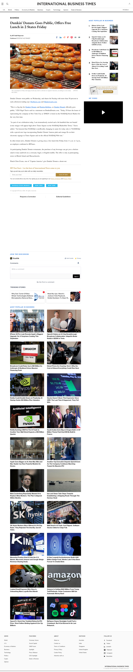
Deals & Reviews (76, 10)
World (10, 10)
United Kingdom (83, 649)
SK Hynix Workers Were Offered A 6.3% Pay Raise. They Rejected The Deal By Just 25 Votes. (26, 528)
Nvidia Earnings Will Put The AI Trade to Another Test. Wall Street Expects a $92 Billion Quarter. (27, 432)
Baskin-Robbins (45, 107)
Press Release (33, 652)
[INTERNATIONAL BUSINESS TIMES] (66, 4)
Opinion (65, 10)
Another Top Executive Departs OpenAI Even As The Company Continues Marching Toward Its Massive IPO (63, 464)
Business (40, 10)
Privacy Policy (67, 178)
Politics (17, 10)
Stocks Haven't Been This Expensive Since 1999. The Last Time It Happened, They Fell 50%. (63, 400)
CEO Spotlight (33, 655)
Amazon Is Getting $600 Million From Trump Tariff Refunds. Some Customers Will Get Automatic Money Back (63, 591)
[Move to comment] (79, 37)
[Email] (75, 37)
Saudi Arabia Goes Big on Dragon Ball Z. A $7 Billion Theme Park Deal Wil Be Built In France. (63, 432)
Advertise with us (59, 655)
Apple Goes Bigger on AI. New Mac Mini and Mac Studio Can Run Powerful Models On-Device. (26, 464)
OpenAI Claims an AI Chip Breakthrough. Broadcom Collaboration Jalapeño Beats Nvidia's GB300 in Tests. (62, 336)
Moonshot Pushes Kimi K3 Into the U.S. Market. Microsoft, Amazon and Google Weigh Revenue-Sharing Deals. (27, 560)
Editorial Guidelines (63, 197)
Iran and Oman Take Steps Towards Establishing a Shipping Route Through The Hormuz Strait (63, 496)
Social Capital (33, 643)
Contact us (57, 643)
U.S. (4, 10)
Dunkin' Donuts (31, 107)
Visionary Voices (34, 640)
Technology (56, 10)
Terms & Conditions (59, 646)
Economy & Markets (28, 10)
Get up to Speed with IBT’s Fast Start (106, 87)
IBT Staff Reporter (18, 35)
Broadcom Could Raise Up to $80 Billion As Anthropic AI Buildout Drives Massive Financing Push (26, 368)
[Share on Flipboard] (68, 37)
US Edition (126, 10)
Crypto (48, 10)
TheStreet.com (35, 102)
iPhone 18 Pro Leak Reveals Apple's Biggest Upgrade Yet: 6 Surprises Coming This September (26, 336)
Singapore (82, 646)
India (80, 643)
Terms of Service (55, 178)
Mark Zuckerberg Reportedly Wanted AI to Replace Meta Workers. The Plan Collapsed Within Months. (26, 496)
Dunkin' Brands (59, 107)
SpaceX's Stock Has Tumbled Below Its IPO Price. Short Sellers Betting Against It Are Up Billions (26, 623)
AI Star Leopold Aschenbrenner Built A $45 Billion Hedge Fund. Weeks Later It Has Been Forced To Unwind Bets (63, 560)
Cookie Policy (58, 652)
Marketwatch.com (50, 102)
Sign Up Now (108, 91)
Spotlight (31, 649)
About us (56, 640)
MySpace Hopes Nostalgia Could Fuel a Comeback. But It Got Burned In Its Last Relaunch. (61, 623)
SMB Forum (32, 646)
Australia (81, 640)
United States (83, 652)
